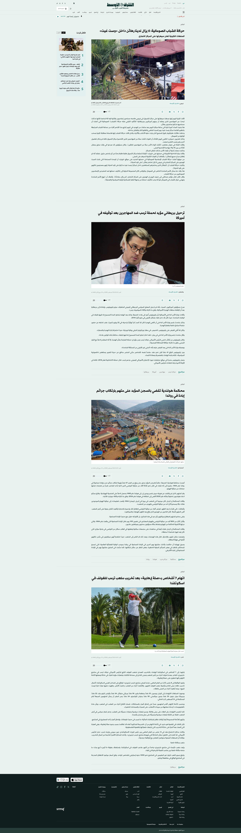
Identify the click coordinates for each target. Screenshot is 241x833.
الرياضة (102, 12)
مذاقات (103, 791)
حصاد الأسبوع (170, 812)
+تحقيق (171, 817)
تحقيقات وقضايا (169, 814)
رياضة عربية (182, 814)
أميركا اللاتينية (170, 802)
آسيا (172, 797)
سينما (138, 797)
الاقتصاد (140, 12)
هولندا (155, 559)
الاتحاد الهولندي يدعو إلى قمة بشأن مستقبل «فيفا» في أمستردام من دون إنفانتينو (152, 17)
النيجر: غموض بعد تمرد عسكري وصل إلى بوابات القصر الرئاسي (70, 82)
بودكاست (84, 12)
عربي (184, 3)
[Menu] (184, 12)
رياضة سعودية (181, 812)
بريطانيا (146, 372)
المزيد (73, 12)
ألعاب (78, 12)
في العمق (96, 12)
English (179, 3)
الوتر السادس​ (136, 794)
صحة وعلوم (125, 12)
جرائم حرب (163, 559)
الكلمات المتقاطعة (135, 812)
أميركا (154, 372)
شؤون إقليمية (181, 802)
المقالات (160, 791)
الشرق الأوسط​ (157, 12)
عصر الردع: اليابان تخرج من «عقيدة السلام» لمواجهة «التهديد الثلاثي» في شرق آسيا (70, 57)
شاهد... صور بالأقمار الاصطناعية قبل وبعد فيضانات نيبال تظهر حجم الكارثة (69, 66)
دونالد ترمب (172, 372)
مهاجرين (162, 372)
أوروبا (172, 794)
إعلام (138, 800)
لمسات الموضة (102, 797)
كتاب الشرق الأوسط (157, 797)
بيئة (127, 797)
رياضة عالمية (182, 817)
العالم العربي (182, 791)
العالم (150, 12)
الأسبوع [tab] (59, 32)
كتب (138, 791)
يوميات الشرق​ (109, 12)
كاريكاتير (160, 794)
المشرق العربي (179, 800)
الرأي (145, 12)
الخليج (181, 794)
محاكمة (173, 559)
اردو (169, 3)
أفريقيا (171, 800)
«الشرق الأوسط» (174, 104)
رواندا (148, 559)
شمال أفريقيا (180, 797)
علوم (127, 794)
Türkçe (174, 3)
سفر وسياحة (102, 794)
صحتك (126, 791)
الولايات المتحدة (169, 791)
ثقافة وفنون (133, 12)
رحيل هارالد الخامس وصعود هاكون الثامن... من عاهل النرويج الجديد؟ (69, 75)
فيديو (90, 12)
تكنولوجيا (118, 12)
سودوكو (137, 814)
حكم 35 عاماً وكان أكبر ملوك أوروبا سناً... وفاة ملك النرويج (69, 89)
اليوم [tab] (63, 32)
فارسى (165, 3)
